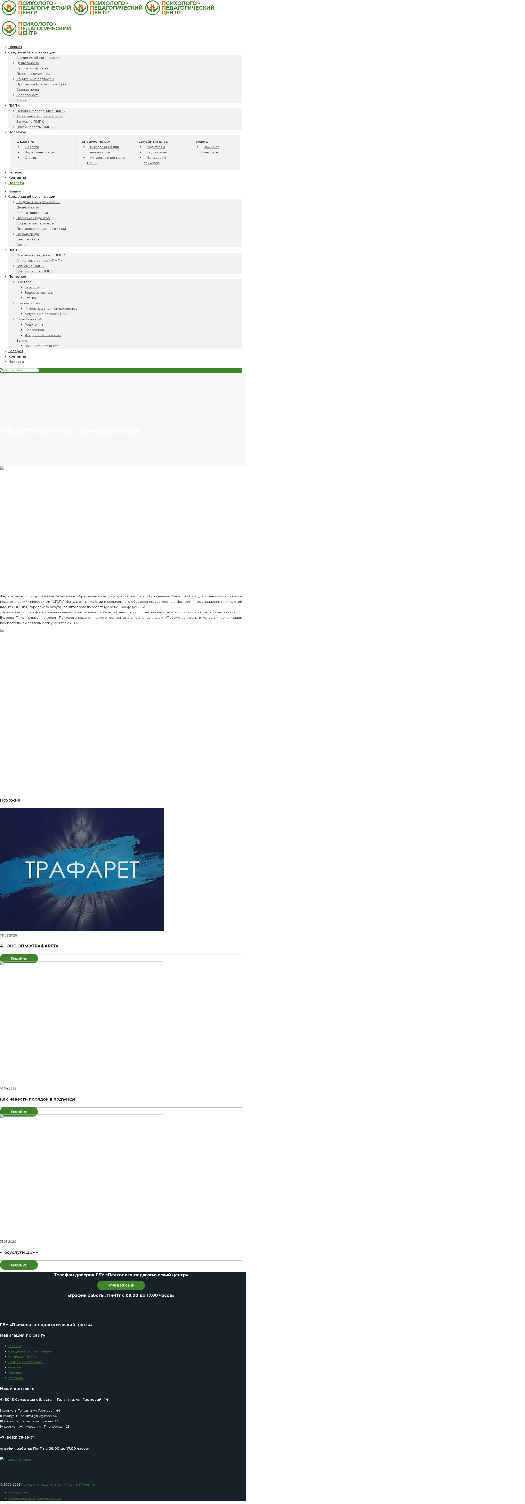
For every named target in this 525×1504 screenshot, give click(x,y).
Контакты (16, 1378)
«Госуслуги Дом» (19, 1252)
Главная (14, 1346)
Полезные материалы (26, 1362)
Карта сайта (18, 1493)
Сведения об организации (30, 1351)
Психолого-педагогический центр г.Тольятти (58, 1484)
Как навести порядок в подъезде (38, 1099)
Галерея (15, 1373)
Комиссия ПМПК (22, 1357)
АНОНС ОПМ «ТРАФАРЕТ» (29, 945)
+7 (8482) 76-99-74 (17, 1437)
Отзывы (14, 1367)
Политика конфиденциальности (34, 1498)
